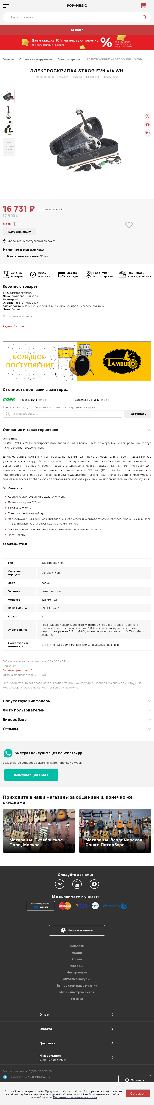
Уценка (77, 999)
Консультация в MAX (31, 775)
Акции (77, 952)
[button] (5, 830)
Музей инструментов (77, 992)
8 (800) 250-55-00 (40, 1071)
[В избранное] (129, 230)
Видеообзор (15, 719)
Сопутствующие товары (27, 700)
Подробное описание (17, 316)
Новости (77, 946)
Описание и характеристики (30, 429)
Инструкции (77, 972)
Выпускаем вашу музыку (77, 985)
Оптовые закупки (77, 979)
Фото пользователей (24, 710)
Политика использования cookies (75, 1097)
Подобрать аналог (19, 231)
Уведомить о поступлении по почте (31, 241)
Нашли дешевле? (50, 209)
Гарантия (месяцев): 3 (17, 670)
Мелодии (77, 966)
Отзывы (10, 728)
